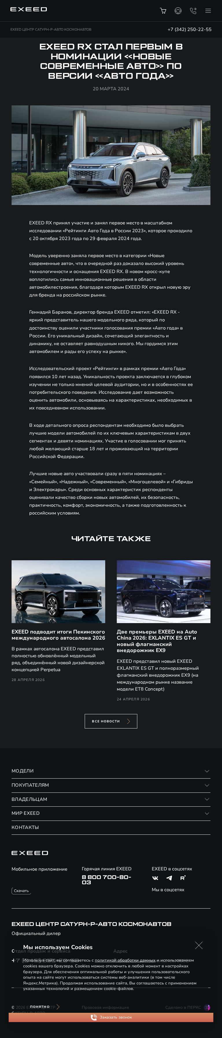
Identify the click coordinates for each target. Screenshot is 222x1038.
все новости (106, 721)
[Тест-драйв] (178, 10)
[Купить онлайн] (163, 10)
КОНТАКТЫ (25, 827)
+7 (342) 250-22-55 (190, 29)
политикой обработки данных (125, 960)
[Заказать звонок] (193, 10)
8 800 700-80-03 (106, 880)
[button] (199, 945)
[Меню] (208, 10)
